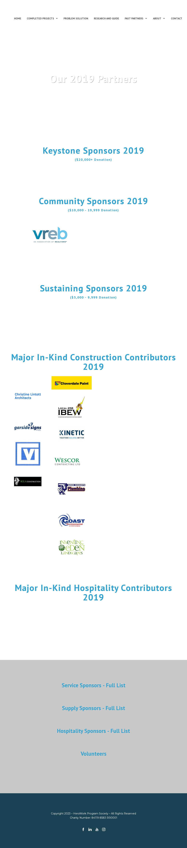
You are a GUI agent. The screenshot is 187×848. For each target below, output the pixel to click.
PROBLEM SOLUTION (76, 18)
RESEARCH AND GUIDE (106, 18)
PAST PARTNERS (134, 18)
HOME (17, 18)
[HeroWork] (30, 8)
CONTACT (176, 18)
